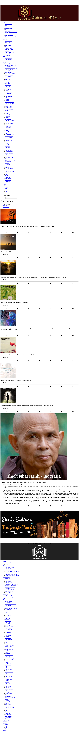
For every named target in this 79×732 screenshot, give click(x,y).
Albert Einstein (8, 63)
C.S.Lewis (7, 83)
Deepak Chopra (8, 89)
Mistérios (5, 60)
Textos (6, 191)
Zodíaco (4, 185)
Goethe (7, 110)
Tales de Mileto (9, 168)
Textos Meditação (8, 59)
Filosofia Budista (8, 43)
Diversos (4, 26)
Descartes (7, 86)
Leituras (7, 34)
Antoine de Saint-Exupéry (11, 68)
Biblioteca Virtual (8, 28)
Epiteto (7, 100)
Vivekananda (8, 175)
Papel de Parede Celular (10, 35)
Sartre (6, 158)
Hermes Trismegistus (10, 120)
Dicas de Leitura (8, 29)
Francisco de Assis (9, 102)
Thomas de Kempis (9, 171)
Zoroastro (7, 181)
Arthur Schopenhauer (10, 73)
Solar (6, 190)
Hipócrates (8, 119)
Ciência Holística (8, 41)
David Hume (8, 88)
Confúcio (7, 82)
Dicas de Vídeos (8, 31)
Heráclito (7, 116)
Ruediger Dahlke (9, 151)
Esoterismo (7, 42)
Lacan (6, 130)
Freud (6, 105)
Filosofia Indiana (8, 45)
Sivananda (7, 164)
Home (4, 22)
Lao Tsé (7, 133)
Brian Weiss (8, 76)
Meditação (5, 56)
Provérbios (7, 146)
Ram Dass (7, 147)
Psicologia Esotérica (9, 49)
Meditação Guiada (8, 58)
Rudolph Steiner (9, 153)
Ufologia (4, 184)
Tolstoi (7, 173)
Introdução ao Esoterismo (10, 46)
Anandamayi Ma (9, 69)
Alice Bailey (8, 66)
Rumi (6, 154)
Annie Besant (8, 72)
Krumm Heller (8, 129)
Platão (7, 144)
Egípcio (6, 188)
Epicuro (7, 99)
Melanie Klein (8, 140)
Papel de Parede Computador (10, 36)
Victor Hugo (8, 177)
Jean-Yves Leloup (9, 123)
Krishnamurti (8, 127)
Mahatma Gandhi (9, 136)
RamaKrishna (8, 149)
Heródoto (7, 117)
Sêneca (7, 163)
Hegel (6, 113)
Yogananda (8, 180)
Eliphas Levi (8, 97)
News (6, 25)
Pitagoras (7, 143)
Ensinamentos (5, 39)
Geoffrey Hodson (9, 107)
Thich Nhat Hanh (9, 170)
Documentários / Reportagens (11, 32)
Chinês (6, 187)
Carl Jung (7, 79)
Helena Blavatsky (9, 114)
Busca (4, 192)
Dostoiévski (8, 93)
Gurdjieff (7, 112)
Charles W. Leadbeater (10, 80)
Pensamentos (5, 62)
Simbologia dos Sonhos (9, 52)
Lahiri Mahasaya (9, 131)
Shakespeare (8, 161)
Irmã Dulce (8, 122)
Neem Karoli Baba (9, 141)
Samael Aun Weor (9, 156)
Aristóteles (8, 71)
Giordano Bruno (9, 109)
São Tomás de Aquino (10, 160)
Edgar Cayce (8, 95)
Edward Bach (8, 96)
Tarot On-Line (5, 182)
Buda (6, 78)
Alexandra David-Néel (10, 65)
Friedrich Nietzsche (9, 103)
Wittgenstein (8, 178)
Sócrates (7, 166)
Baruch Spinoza (9, 75)
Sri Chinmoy (8, 167)
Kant (6, 124)
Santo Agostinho (9, 157)
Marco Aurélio (8, 137)
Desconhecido (8, 90)
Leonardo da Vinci (9, 134)
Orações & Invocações (9, 48)
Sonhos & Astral (8, 53)
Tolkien (7, 174)
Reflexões (7, 51)
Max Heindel (8, 139)
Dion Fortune (8, 92)
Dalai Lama (8, 85)
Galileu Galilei (8, 106)
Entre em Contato (8, 24)
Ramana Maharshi (9, 150)
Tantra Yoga (7, 55)
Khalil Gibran (8, 126)
